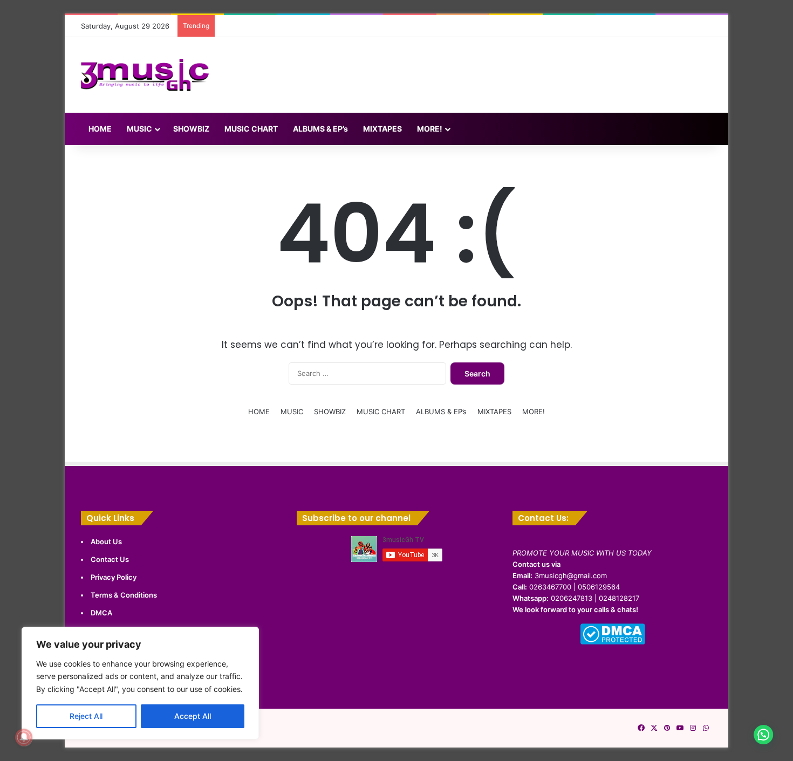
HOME (100, 128)
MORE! (429, 128)
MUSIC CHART (251, 128)
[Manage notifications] (23, 737)
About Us (106, 541)
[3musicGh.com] (145, 75)
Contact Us (110, 559)
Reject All (86, 716)
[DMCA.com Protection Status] (612, 641)
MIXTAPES (382, 128)
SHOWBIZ (191, 128)
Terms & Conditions (124, 595)
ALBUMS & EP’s (320, 128)
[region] (140, 683)
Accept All (192, 716)
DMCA (101, 612)
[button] (761, 728)
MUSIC (139, 128)
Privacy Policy (113, 577)
